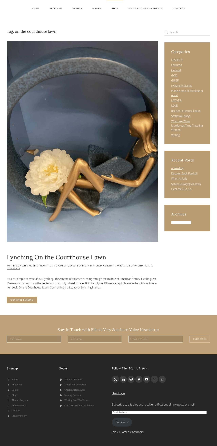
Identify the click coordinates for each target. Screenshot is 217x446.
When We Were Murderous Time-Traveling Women (187, 125)
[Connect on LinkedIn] (123, 379)
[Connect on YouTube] (146, 379)
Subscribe (200, 339)
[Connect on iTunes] (154, 379)
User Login (118, 393)
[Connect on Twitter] (115, 379)
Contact (179, 8)
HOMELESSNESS (181, 86)
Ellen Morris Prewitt (35, 265)
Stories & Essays (180, 116)
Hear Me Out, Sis (181, 189)
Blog (115, 8)
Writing (175, 135)
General (108, 265)
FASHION (177, 60)
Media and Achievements (146, 8)
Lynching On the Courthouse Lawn (56, 257)
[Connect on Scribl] (162, 379)
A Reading (177, 168)
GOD (174, 75)
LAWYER (176, 100)
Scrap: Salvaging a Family (186, 184)
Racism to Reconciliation (132, 265)
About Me (56, 8)
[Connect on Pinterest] (138, 379)
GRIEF (175, 80)
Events (77, 8)
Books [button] (97, 8)
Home (35, 8)
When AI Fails (179, 178)
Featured (96, 265)
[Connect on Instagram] (131, 379)
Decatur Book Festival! (184, 173)
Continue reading (22, 299)
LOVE (174, 105)
